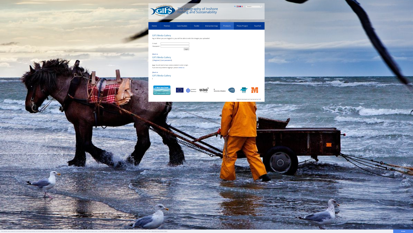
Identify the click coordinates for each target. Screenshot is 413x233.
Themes (167, 26)
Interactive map (211, 26)
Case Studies (182, 26)
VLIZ (259, 99)
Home (154, 26)
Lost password (166, 60)
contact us (181, 67)
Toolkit (196, 26)
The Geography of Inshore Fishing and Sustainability (197, 10)
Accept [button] (403, 231)
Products (227, 26)
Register (157, 60)
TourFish (257, 26)
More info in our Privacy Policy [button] (159, 231)
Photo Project (242, 26)
